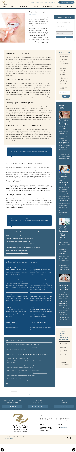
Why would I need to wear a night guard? (17, 250)
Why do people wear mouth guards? (16, 235)
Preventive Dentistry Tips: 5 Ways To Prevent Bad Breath (64, 124)
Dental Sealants (64, 66)
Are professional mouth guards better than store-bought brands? (23, 247)
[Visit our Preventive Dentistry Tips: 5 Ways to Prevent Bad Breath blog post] (64, 118)
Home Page (34, 347)
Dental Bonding (64, 56)
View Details (19, 378)
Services (36, 6)
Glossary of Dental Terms (30, 344)
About (12, 6)
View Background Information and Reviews (24, 375)
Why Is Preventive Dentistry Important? (63, 286)
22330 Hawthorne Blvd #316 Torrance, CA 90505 (43, 2)
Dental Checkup (64, 59)
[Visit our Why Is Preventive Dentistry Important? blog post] (64, 281)
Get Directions (12, 406)
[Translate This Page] (73, 449)
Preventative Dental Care (63, 73)
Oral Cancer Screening (63, 69)
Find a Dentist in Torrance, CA (64, 87)
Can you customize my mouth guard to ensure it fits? (20, 238)
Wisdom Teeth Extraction (63, 355)
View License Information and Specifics (30, 370)
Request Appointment (38, 406)
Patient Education (47, 6)
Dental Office (63, 360)
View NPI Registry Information (40, 373)
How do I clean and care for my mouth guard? (18, 241)
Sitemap (11, 438)
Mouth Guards (14, 391)
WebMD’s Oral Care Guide (18, 349)
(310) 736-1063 (44, 42)
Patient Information (24, 6)
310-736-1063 (23, 220)
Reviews (59, 6)
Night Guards (63, 347)
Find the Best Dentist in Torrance (64, 363)
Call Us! (67, 2)
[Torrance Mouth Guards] (12, 42)
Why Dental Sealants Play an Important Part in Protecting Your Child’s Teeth (64, 80)
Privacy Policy (6, 438)
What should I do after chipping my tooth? (17, 253)
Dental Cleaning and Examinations (64, 62)
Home (4, 6)
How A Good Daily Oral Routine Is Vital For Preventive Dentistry (64, 179)
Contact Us (69, 6)
